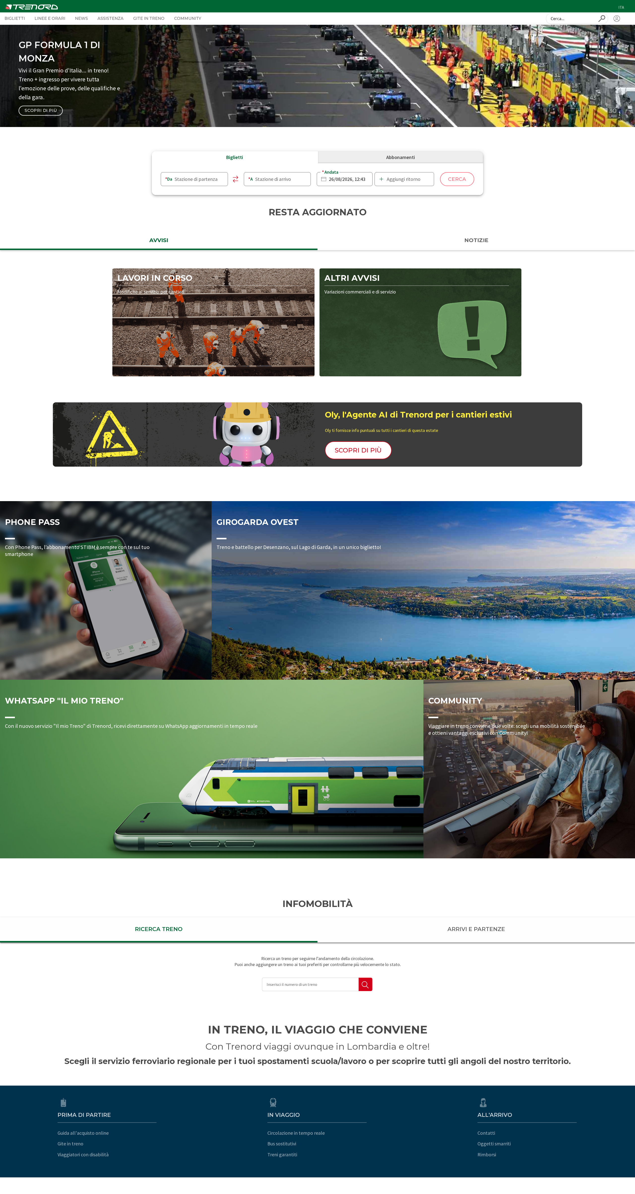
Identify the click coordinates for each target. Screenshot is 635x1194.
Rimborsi (486, 1154)
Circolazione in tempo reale (296, 1133)
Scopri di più (41, 110)
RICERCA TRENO (159, 929)
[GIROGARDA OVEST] (423, 590)
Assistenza (110, 18)
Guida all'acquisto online (83, 1133)
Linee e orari (49, 18)
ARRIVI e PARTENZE (476, 929)
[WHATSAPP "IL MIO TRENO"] (211, 769)
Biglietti (14, 18)
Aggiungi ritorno (403, 179)
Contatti (486, 1133)
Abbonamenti (400, 157)
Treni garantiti (282, 1154)
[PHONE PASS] (106, 590)
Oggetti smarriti (494, 1143)
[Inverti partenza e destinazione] (236, 179)
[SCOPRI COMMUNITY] (529, 769)
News (81, 18)
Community (187, 18)
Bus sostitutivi (281, 1143)
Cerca (457, 179)
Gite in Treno (148, 18)
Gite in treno (70, 1143)
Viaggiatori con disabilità (83, 1154)
